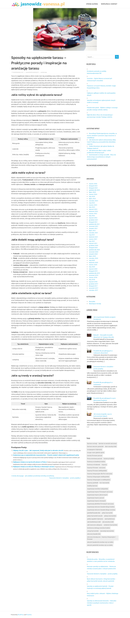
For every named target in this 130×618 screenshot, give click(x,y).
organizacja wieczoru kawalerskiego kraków (100, 507)
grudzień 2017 (93, 284)
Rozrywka (44, 72)
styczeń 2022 (93, 218)
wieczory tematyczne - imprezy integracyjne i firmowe (101, 538)
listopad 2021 (93, 222)
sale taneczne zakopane (94, 525)
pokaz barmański (107, 513)
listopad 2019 (93, 271)
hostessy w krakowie (93, 464)
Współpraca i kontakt (109, 4)
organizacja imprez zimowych (96, 501)
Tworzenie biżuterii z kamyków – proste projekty (64, 478)
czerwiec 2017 (93, 290)
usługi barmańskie (93, 531)
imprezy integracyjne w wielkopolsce (98, 479)
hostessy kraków (109, 458)
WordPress (21, 614)
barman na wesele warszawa (108, 443)
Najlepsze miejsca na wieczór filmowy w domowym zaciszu (33, 466)
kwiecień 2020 (93, 262)
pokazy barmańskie (110, 516)
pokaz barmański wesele (94, 516)
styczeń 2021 (93, 243)
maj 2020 (92, 260)
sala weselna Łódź (108, 522)
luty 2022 (92, 215)
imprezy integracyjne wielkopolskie (98, 476)
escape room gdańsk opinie (95, 452)
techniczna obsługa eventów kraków (98, 528)
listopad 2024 (93, 188)
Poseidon (29, 614)
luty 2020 (92, 267)
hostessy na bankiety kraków (96, 461)
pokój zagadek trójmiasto (95, 519)
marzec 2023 (93, 205)
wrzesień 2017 (93, 288)
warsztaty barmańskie (107, 531)
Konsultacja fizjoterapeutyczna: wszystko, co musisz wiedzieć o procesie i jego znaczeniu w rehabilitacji (102, 135)
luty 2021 (92, 241)
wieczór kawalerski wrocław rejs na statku (100, 542)
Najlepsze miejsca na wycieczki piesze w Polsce (30, 462)
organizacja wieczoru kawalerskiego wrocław (101, 510)
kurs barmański (104, 482)
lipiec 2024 (92, 192)
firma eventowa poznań (94, 458)
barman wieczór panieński (95, 446)
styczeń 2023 (93, 209)
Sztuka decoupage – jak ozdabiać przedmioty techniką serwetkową (33, 476)
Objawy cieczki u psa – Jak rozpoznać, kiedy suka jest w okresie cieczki (38, 450)
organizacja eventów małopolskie (97, 489)
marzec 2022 (93, 213)
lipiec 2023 (92, 198)
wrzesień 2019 (93, 275)
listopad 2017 (93, 286)
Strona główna (92, 4)
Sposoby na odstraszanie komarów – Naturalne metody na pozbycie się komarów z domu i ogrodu (101, 603)
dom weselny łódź (110, 446)
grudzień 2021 (93, 220)
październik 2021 (94, 224)
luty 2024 (92, 196)
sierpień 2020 (93, 254)
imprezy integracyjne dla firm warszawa (99, 473)
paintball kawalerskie (93, 513)
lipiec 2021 (92, 230)
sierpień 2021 (93, 228)
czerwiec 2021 (93, 232)
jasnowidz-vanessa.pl (32, 72)
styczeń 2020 (93, 269)
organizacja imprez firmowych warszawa (99, 492)
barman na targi (92, 443)
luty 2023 (92, 207)
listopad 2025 (93, 186)
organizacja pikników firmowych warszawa (100, 504)
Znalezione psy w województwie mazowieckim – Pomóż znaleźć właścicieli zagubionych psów (46, 455)
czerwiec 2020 (93, 258)
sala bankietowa (110, 519)
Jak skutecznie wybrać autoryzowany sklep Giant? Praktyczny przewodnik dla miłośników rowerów (101, 142)
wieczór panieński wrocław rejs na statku (100, 545)
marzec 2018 (93, 277)
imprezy (104, 464)
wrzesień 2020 (93, 252)
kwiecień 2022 (93, 211)
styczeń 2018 (93, 281)
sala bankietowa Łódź (94, 522)
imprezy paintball (92, 482)
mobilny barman (92, 485)
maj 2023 (92, 203)
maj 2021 (92, 235)
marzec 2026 (93, 183)
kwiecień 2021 (93, 237)
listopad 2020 (93, 247)
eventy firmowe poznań (94, 455)
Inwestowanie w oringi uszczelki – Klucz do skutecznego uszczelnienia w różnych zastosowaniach (101, 157)
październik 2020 (94, 249)
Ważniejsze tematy (95, 303)
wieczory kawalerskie (93, 534)
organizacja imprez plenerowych (97, 495)
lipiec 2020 (92, 256)
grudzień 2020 (93, 245)
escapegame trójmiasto (94, 449)
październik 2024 (94, 190)
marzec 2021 (93, 239)
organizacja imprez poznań (95, 498)
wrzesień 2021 (93, 226)
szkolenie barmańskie (110, 525)
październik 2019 (94, 273)
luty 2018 (92, 279)
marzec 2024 (93, 194)
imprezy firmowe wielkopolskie (97, 470)
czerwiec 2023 (93, 200)
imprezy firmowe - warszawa (96, 467)
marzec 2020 (93, 264)
